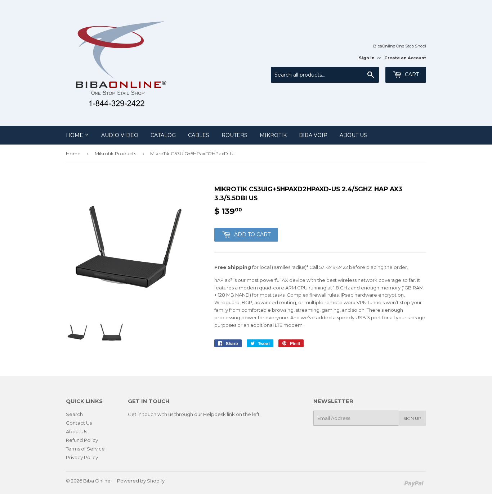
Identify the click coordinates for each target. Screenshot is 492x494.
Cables (198, 135)
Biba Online (97, 481)
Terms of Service (85, 449)
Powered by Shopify (141, 481)
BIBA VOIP (313, 135)
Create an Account (405, 57)
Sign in (367, 57)
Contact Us (79, 423)
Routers (234, 135)
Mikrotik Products (115, 153)
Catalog (163, 135)
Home (75, 135)
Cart (411, 74)
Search (74, 414)
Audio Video (119, 135)
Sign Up (412, 418)
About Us (353, 135)
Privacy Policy (82, 457)
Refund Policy (82, 440)
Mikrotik (273, 135)
